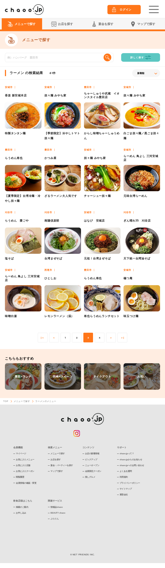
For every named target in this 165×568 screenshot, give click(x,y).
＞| (122, 338)
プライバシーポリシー (130, 483)
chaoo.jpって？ (127, 453)
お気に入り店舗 (23, 465)
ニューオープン (92, 465)
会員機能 (18, 447)
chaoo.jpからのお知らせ (131, 459)
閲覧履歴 (20, 477)
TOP (5, 401)
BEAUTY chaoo (57, 513)
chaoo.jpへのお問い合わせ (132, 465)
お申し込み (21, 513)
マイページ (21, 453)
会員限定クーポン (93, 471)
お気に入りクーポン (25, 471)
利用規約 (124, 477)
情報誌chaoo (56, 507)
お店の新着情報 (92, 453)
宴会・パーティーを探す (61, 465)
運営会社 (124, 494)
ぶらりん (54, 518)
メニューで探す (22, 401)
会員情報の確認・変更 (26, 483)
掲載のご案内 (22, 507)
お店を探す (55, 459)
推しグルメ (90, 477)
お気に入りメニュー (25, 459)
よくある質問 (126, 471)
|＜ (42, 338)
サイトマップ (126, 489)
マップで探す (56, 471)
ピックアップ (91, 459)
